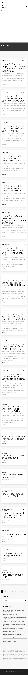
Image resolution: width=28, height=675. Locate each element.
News (12, 658)
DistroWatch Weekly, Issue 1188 (10, 614)
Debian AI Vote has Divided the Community (13, 628)
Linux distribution (21, 657)
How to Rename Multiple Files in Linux (14, 535)
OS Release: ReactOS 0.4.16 (9, 631)
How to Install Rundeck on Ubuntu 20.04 (13, 495)
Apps (15, 650)
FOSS (7, 654)
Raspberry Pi (16, 658)
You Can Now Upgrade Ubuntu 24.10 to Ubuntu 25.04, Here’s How (13, 128)
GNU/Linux (25, 654)
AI (3, 650)
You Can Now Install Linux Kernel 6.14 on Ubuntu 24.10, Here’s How (14, 158)
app (13, 650)
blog (11, 651)
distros (20, 653)
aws (22, 650)
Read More (4, 84)
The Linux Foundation (13, 659)
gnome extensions (18, 654)
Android (10, 650)
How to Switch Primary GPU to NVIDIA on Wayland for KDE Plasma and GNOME (14, 219)
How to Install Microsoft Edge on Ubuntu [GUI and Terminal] (13, 515)
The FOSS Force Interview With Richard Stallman (14, 621)
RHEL (23, 658)
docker (23, 653)
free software (11, 654)
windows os (8, 661)
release (20, 658)
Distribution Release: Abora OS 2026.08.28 (12, 634)
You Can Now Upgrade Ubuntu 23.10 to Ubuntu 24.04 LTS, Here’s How (13, 346)
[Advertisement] (14, 26)
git (14, 654)
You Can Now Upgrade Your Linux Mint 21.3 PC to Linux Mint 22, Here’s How (14, 316)
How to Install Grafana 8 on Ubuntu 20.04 (14, 456)
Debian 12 (20, 651)
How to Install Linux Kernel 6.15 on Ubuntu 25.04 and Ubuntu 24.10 (13, 98)
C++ (13, 651)
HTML (8, 655)
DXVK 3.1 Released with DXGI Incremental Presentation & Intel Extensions (12, 640)
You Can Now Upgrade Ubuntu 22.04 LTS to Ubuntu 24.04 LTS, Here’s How (13, 284)
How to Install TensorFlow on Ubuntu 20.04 (13, 575)
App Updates (18, 650)
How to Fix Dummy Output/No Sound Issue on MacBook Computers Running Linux (14, 67)
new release (8, 658)
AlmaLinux (6, 650)
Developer (10, 653)
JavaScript (18, 655)
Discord (14, 653)
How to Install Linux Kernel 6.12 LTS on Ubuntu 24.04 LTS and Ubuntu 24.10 (14, 252)
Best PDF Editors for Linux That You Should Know (14, 437)
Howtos (4, 655)
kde (21, 655)
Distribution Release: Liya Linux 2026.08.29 (12, 637)
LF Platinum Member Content (12, 657)
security (7, 659)
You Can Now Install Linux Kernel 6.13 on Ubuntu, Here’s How (11, 188)
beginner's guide (6, 651)
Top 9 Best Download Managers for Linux (12, 554)
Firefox (4, 654)
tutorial (18, 659)
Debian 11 (16, 651)
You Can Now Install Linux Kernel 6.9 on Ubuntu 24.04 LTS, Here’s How (13, 378)
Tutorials (22, 659)
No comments (5, 453)
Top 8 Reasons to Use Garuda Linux (12, 475)
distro (17, 653)
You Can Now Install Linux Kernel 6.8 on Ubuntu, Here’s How (11, 409)
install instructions (12, 655)
